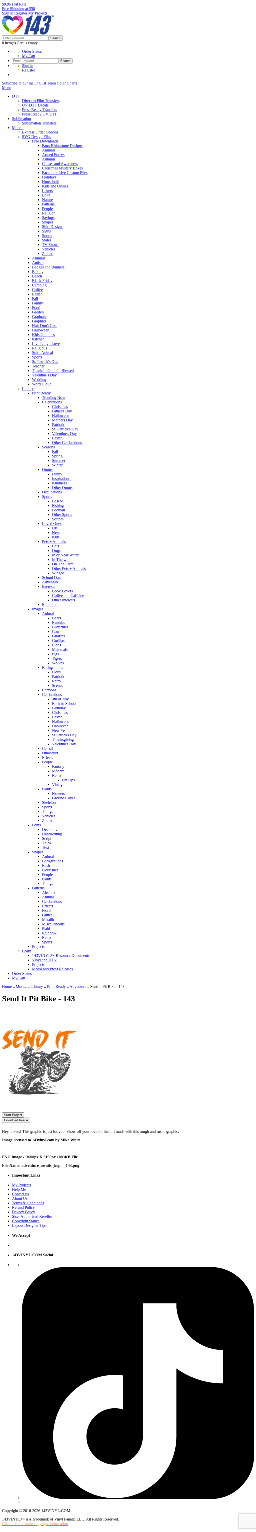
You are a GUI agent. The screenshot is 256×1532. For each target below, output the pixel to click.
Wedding (39, 379)
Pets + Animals (54, 541)
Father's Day (62, 411)
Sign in (7, 13)
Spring (57, 456)
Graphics (39, 321)
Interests (48, 586)
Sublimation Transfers (39, 123)
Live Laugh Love (46, 343)
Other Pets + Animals (69, 568)
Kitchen (38, 339)
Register (20, 13)
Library (28, 388)
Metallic (48, 919)
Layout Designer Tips (29, 1225)
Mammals (60, 649)
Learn (26, 951)
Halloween (40, 330)
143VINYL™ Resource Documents (61, 955)
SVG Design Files (36, 136)
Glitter (47, 915)
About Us (20, 1198)
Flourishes (50, 870)
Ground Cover (63, 798)
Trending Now (53, 397)
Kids (56, 537)
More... (18, 127)
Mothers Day (62, 420)
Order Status (32, 51)
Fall (35, 298)
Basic (46, 865)
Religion (49, 213)
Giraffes (58, 636)
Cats (55, 546)
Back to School (64, 703)
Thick (46, 843)
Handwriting (52, 834)
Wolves (58, 663)
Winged (58, 573)
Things (47, 811)
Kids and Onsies (55, 186)
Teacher (38, 366)
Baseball (59, 501)
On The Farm (63, 564)
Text (45, 847)
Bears (56, 618)
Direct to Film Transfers (41, 100)
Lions (56, 645)
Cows (56, 631)
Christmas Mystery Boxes (62, 168)
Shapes (47, 222)
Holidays (49, 177)
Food (36, 307)
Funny (57, 474)
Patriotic (58, 424)
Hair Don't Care (44, 325)
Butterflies (60, 627)
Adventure (50, 582)
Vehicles (48, 249)
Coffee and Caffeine (68, 595)
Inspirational (62, 478)
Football (58, 510)
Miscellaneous (53, 924)
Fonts (36, 825)
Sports (47, 235)
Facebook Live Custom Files (65, 172)
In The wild (61, 559)
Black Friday (42, 280)
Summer (58, 460)
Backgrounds (52, 667)
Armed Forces (53, 154)
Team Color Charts (62, 83)
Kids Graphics (43, 334)
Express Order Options (40, 132)
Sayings (48, 217)
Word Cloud (42, 384)
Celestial (49, 748)
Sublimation (21, 118)
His (55, 528)
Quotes (47, 469)
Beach (37, 276)
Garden (38, 312)
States (46, 240)
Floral (56, 672)
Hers (56, 532)
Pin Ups (68, 780)
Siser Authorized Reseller (32, 1216)
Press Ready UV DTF (39, 114)
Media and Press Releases (52, 969)
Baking (38, 271)
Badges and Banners (48, 267)
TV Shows (50, 244)
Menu (6, 87)
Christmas (60, 406)
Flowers (58, 793)
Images (37, 609)
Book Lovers (62, 591)
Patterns (48, 204)
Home (7, 986)
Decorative (50, 829)
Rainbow (49, 933)
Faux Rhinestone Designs (62, 145)
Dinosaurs (50, 753)
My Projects (37, 13)
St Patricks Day (64, 735)
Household (50, 181)
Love (46, 195)
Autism (38, 262)
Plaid (46, 928)
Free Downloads (45, 141)
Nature (47, 199)
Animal (48, 897)
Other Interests (63, 600)
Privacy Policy (23, 1212)
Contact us (20, 1194)
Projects (38, 946)
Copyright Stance (26, 1221)
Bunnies (58, 622)
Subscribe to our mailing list (24, 83)
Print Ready (41, 393)
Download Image (16, 1120)
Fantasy (58, 766)
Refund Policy (23, 1207)
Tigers (57, 658)
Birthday (59, 708)
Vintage (58, 784)
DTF (16, 96)
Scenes (57, 685)
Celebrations (52, 402)
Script (46, 838)
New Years (60, 730)
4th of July (60, 699)
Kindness (59, 483)
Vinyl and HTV (44, 960)
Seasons (48, 447)
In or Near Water (65, 555)
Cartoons (49, 690)
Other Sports (62, 514)
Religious (39, 348)
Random (49, 604)
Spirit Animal (42, 352)
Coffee (37, 289)
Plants (47, 789)
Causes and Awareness (60, 163)
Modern (58, 771)
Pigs (55, 654)
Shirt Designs (52, 226)
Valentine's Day (44, 375)
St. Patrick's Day (45, 361)
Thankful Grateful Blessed (53, 370)
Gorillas (58, 640)
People (47, 208)
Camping (39, 285)
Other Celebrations (67, 442)
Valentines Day (64, 744)
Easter (37, 294)
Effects (47, 757)
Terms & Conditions (28, 1203)
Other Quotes (62, 487)
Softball (58, 519)
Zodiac (47, 253)
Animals (48, 150)
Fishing (58, 505)
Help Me (19, 1189)
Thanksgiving (63, 739)
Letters (47, 190)
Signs (46, 231)
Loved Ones (52, 523)
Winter (57, 465)
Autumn (48, 159)
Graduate (39, 316)
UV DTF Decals (35, 105)
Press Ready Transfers (39, 109)
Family (37, 303)
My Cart (28, 56)
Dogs (56, 550)
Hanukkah (60, 726)
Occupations (52, 492)
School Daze (52, 577)
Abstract (48, 892)
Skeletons (49, 802)
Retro (56, 681)
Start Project (13, 1115)
